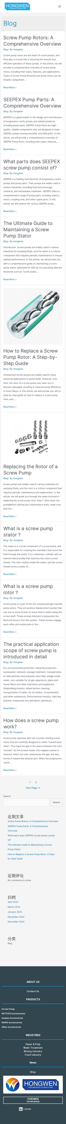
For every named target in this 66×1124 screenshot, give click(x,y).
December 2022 (16, 917)
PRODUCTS (33, 999)
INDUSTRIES (33, 1035)
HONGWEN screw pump (33, 1100)
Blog (5, 49)
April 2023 (13, 902)
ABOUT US (33, 981)
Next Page (33, 787)
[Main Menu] (59, 6)
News (33, 1062)
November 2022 (16, 921)
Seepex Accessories (12, 1018)
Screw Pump (8, 1009)
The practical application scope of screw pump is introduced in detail (31, 650)
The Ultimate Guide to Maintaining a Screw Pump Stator (28, 229)
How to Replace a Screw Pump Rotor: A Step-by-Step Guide (30, 357)
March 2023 (14, 907)
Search (7, 796)
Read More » (9, 87)
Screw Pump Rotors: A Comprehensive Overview (33, 821)
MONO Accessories (12, 1022)
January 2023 (15, 912)
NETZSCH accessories (13, 1013)
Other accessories (11, 1027)
